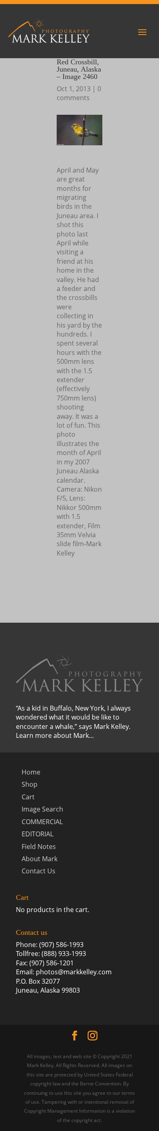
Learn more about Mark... (55, 735)
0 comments (79, 93)
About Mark (39, 858)
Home (31, 772)
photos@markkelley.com (74, 971)
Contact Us (38, 870)
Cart (28, 796)
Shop (30, 784)
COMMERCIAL (42, 821)
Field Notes (39, 846)
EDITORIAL (37, 833)
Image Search (42, 809)
